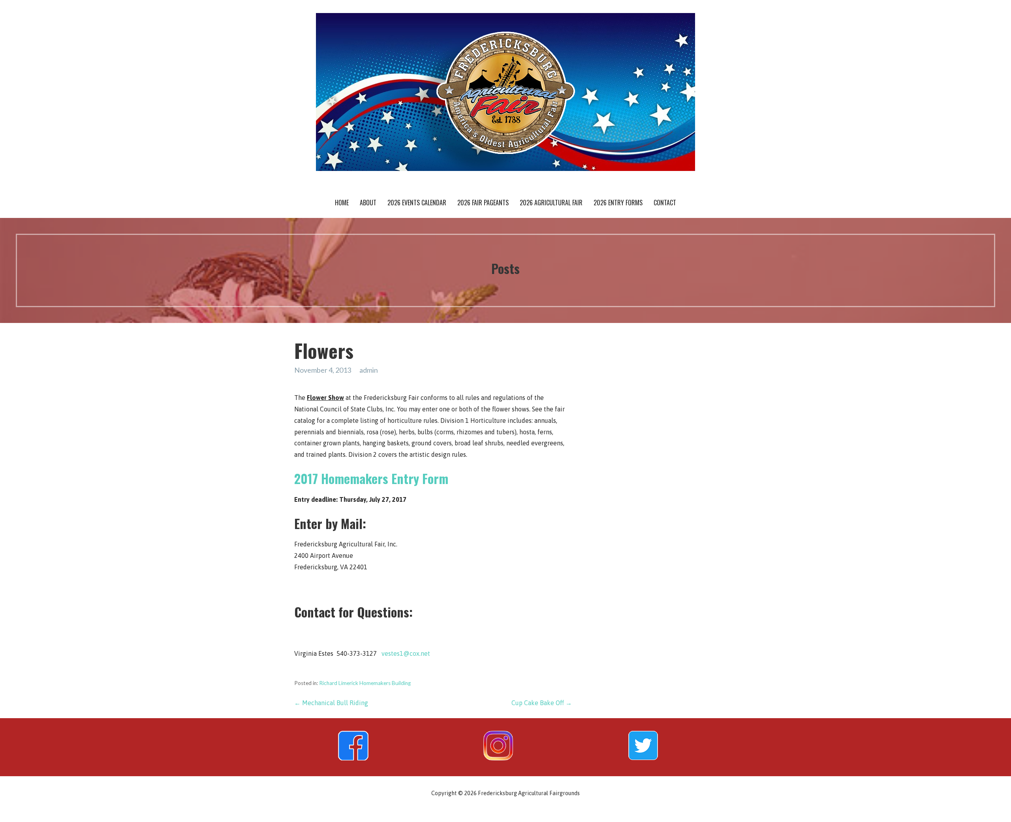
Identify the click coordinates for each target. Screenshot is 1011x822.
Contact (665, 202)
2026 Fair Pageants (483, 202)
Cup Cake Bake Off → (541, 702)
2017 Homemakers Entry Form (371, 478)
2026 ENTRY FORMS (618, 202)
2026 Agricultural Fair (551, 202)
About (368, 202)
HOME (342, 202)
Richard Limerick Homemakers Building (365, 683)
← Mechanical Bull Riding (331, 702)
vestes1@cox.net (405, 653)
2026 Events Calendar (416, 202)
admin (368, 370)
